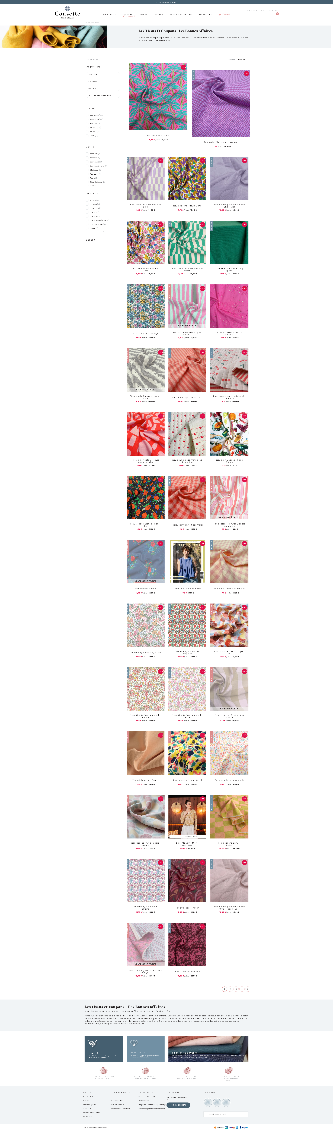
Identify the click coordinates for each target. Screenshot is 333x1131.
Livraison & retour (117, 1105)
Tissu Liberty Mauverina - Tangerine (187, 652)
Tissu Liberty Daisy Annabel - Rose (187, 716)
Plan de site (87, 1116)
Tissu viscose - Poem (145, 588)
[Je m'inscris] (245, 1114)
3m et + (95, 131)
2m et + (95, 127)
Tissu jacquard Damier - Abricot (229, 844)
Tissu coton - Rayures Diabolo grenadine (229, 525)
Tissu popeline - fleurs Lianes (187, 206)
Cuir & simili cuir (98, 224)
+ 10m (94, 135)
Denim (94, 228)
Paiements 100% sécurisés (120, 1109)
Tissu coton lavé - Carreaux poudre (229, 716)
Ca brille (95, 204)
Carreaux (96, 162)
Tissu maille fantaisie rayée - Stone (145, 397)
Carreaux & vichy (98, 166)
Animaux (95, 158)
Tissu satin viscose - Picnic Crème (229, 461)
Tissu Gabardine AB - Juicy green (229, 269)
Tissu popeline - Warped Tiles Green (187, 269)
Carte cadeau (144, 1101)
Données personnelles (91, 1112)
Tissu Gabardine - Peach (145, 780)
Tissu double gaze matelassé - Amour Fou (187, 461)
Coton (94, 212)
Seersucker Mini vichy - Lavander (221, 142)
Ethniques (95, 170)
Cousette (87, 1092)
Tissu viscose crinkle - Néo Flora (145, 269)
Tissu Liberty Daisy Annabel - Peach (145, 716)
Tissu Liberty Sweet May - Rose (146, 652)
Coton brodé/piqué (99, 220)
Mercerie (158, 15)
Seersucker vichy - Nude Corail (187, 525)
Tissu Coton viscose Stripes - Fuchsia (187, 333)
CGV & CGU (87, 1109)
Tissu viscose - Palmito (158, 135)
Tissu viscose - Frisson (187, 908)
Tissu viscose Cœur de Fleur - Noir (145, 525)
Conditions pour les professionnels (152, 1109)
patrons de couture (223, 1021)
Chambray (95, 208)
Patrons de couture (181, 15)
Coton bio (95, 216)
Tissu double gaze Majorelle (229, 780)
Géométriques (97, 182)
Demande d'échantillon (148, 1097)
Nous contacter (116, 1101)
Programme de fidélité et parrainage (152, 1105)
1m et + (95, 123)
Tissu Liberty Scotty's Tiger (145, 333)
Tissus (143, 15)
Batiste (94, 200)
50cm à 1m (96, 119)
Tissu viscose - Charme (187, 971)
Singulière (129, 15)
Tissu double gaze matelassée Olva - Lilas (229, 206)
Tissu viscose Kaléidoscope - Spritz (229, 652)
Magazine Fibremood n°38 (187, 588)
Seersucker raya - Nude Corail (187, 397)
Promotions (205, 15)
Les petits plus (146, 1092)
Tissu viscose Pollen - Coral (187, 780)
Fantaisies (95, 174)
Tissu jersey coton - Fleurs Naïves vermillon (145, 461)
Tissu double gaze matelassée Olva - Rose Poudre (229, 908)
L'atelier (85, 1101)
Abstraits (95, 154)
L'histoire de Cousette (91, 1097)
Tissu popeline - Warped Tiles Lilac (145, 206)
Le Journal (224, 14)
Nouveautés (109, 15)
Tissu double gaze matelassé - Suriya (145, 971)
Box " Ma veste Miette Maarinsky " (187, 844)
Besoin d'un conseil (120, 1092)
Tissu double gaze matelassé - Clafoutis (229, 397)
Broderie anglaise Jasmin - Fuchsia (229, 333)
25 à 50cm (97, 115)
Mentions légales (89, 1105)
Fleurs (94, 178)
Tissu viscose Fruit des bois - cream (145, 844)
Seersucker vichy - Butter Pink (229, 588)
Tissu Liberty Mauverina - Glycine (146, 908)
